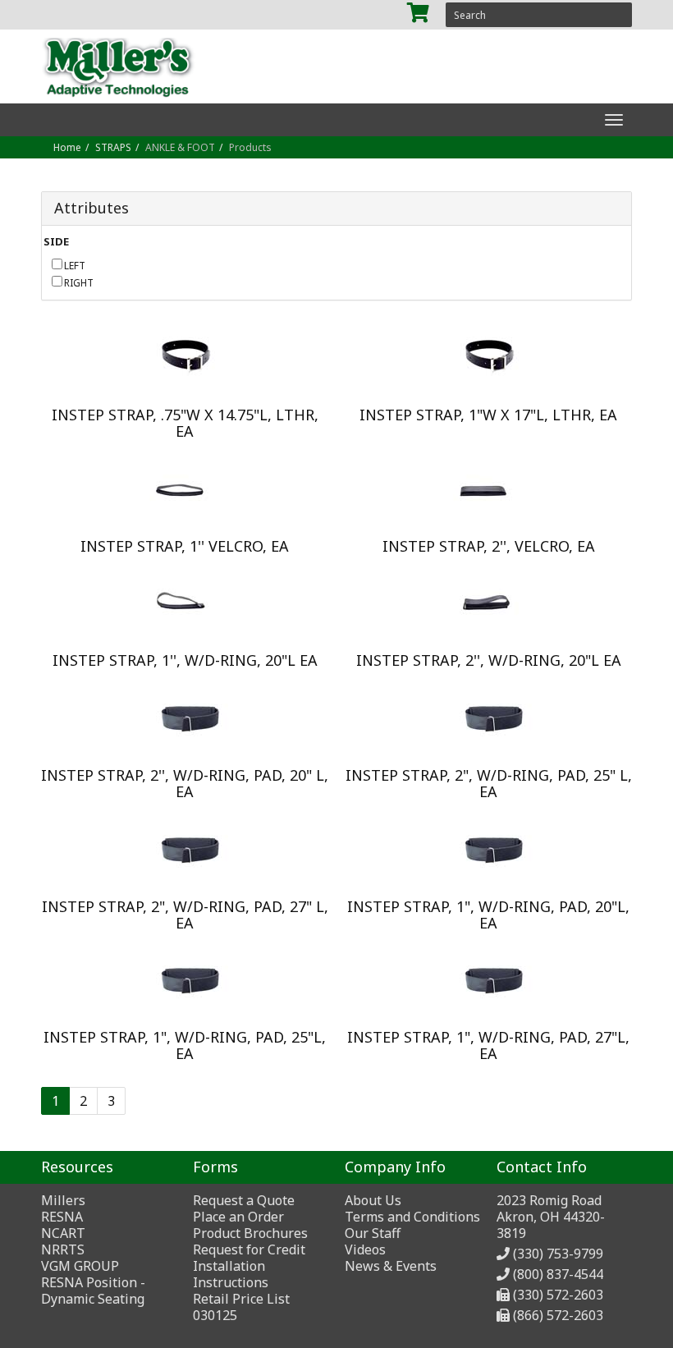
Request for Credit (249, 1249)
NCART (63, 1233)
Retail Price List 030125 (241, 1307)
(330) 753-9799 (558, 1253)
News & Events (391, 1266)
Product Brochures (250, 1233)
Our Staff (373, 1233)
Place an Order (238, 1217)
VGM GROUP (80, 1266)
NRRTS (63, 1249)
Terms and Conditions (412, 1217)
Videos (365, 1249)
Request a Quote (244, 1200)
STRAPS (113, 147)
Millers (63, 1200)
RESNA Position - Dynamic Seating (93, 1290)
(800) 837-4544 (558, 1274)
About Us (373, 1200)
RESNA (62, 1217)
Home (67, 147)
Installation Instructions (230, 1274)
